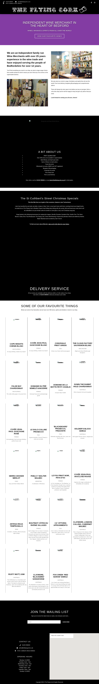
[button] (1, 30)
